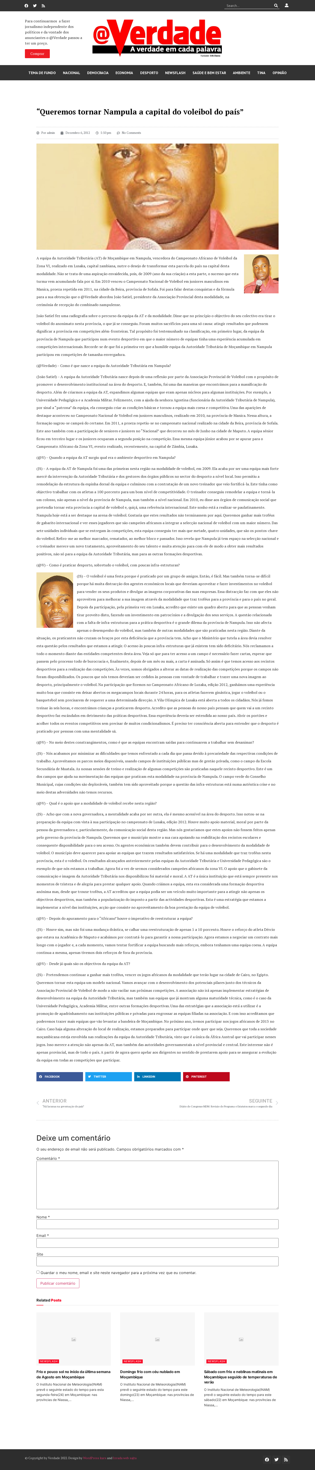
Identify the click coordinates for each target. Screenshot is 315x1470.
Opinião (280, 72)
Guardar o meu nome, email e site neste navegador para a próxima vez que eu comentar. (118, 1273)
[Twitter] (35, 5)
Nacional (71, 72)
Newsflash (175, 72)
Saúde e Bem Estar (209, 72)
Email (42, 1235)
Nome (43, 1217)
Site (39, 1254)
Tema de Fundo (42, 72)
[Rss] (43, 5)
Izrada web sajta (125, 1458)
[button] (59, 1076)
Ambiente (241, 72)
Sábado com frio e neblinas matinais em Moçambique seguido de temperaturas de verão (240, 1376)
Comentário (48, 1158)
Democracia (98, 72)
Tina (261, 72)
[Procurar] (276, 5)
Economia (124, 72)
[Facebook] (26, 5)
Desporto (149, 72)
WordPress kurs (94, 1458)
